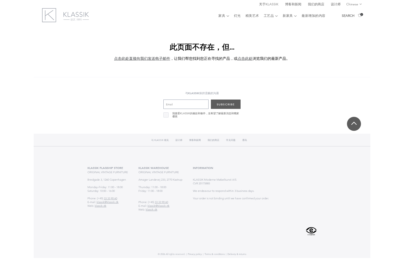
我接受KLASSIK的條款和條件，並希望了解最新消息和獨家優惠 (205, 115)
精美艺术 (252, 16)
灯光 (237, 16)
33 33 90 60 (110, 198)
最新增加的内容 (313, 16)
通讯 (244, 140)
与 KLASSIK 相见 (160, 140)
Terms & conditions (214, 254)
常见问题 (230, 140)
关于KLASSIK (269, 4)
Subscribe (226, 104)
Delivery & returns (236, 254)
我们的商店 (316, 4)
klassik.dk (100, 205)
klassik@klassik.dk (108, 202)
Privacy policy (194, 254)
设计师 (336, 4)
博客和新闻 (293, 4)
